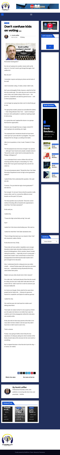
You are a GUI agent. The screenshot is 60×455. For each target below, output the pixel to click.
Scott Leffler (15, 35)
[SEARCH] (50, 47)
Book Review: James (48, 131)
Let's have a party (32, 412)
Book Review (47, 125)
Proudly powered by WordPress (22, 452)
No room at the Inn (29, 377)
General (19, 407)
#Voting (22, 37)
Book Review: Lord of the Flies (55, 177)
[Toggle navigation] (31, 14)
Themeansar (42, 452)
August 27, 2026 (49, 134)
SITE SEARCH (47, 36)
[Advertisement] (20, 361)
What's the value (10, 377)
